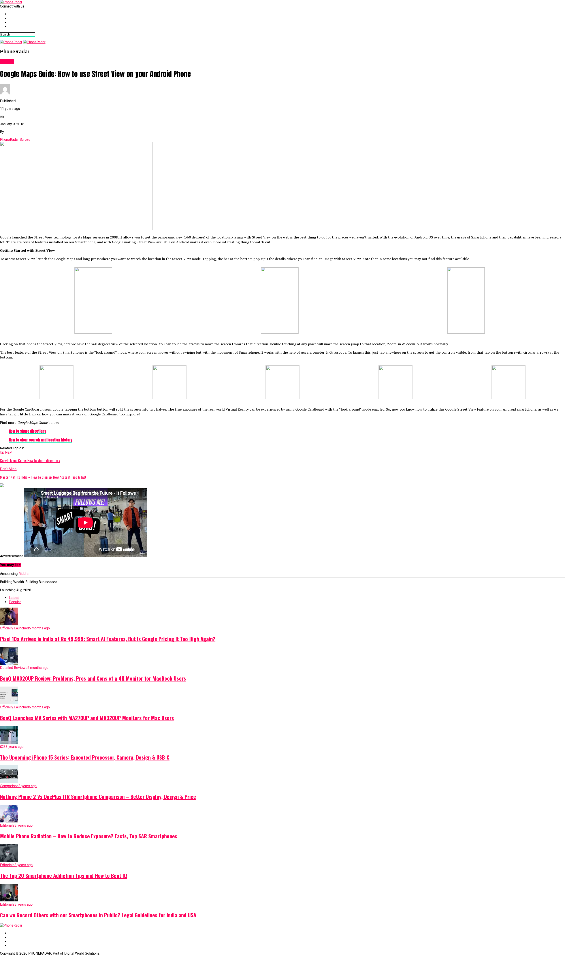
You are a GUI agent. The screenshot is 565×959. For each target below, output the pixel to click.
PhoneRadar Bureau (15, 139)
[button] (93, 300)
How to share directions (27, 431)
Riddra (23, 574)
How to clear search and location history (40, 440)
